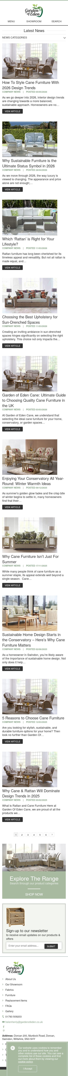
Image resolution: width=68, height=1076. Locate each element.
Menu (11, 21)
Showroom (33, 21)
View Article (12, 111)
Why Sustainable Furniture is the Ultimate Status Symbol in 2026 (29, 163)
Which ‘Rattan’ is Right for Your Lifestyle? (28, 241)
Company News (11, 91)
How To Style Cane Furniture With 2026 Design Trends (30, 84)
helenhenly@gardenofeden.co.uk (24, 1022)
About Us (10, 979)
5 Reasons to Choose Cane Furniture (33, 717)
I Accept (27, 1068)
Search (57, 21)
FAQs (8, 1006)
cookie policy (25, 1061)
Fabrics (9, 990)
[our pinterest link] (34, 1031)
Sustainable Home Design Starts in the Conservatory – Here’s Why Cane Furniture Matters (33, 640)
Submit (51, 946)
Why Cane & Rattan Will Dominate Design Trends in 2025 (31, 793)
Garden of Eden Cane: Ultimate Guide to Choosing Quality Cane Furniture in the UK (34, 400)
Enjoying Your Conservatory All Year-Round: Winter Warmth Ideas (33, 480)
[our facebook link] (34, 1027)
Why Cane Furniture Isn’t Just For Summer (30, 558)
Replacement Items (16, 1000)
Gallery (9, 1011)
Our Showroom (13, 984)
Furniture (10, 995)
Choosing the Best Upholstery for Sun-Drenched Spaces (30, 319)
